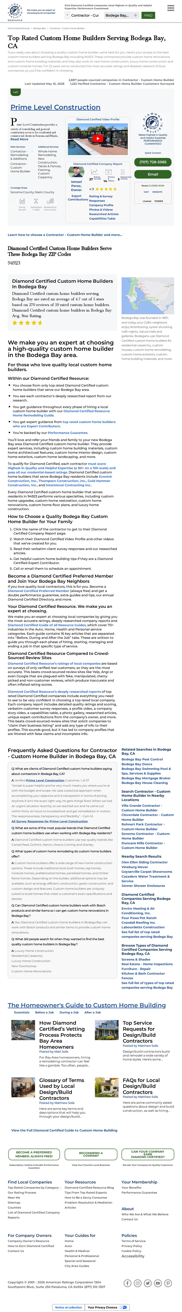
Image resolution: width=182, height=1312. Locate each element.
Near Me (14, 1197)
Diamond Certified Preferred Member (38, 591)
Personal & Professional (82, 1256)
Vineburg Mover (135, 867)
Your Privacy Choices (102, 1307)
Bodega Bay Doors (137, 764)
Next (59, 204)
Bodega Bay (39, 28)
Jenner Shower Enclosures (143, 886)
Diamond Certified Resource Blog (89, 1187)
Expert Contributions (78, 197)
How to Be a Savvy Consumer (86, 1197)
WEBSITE (157, 192)
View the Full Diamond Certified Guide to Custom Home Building (64, 1130)
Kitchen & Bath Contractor (143, 973)
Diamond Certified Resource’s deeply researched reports (54, 691)
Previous (12, 204)
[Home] (15, 12)
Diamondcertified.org (19, 28)
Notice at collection (68, 1307)
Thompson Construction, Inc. (62, 481)
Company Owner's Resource (28, 1241)
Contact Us (130, 1219)
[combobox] (85, 15)
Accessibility (133, 1256)
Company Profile (101, 205)
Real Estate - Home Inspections (147, 964)
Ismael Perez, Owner (76, 186)
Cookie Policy (131, 1251)
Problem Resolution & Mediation (88, 1202)
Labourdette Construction (143, 927)
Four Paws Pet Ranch (139, 918)
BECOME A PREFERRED (34, 1154)
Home (69, 1241)
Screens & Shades (136, 959)
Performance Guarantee (67, 433)
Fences (127, 978)
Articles (70, 1207)
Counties (14, 1207)
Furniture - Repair (136, 969)
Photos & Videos (101, 209)
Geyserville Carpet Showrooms (147, 871)
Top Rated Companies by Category (33, 1187)
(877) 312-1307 (94, 1287)
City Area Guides (77, 1266)
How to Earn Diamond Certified (31, 1246)
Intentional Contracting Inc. (68, 485)
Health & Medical (77, 1251)
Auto (68, 1246)
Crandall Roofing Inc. (139, 922)
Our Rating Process (22, 1192)
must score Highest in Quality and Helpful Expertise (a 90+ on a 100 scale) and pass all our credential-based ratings (62, 468)
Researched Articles (104, 214)
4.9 (91, 189)
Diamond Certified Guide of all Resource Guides (47, 625)
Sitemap (14, 1202)
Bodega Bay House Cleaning (145, 783)
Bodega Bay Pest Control (142, 759)
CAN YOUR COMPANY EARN (148, 1154)
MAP (146, 192)
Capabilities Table (102, 218)
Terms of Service (134, 1241)
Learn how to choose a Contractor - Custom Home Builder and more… (65, 235)
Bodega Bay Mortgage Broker (146, 778)
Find (148, 15)
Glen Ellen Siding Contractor (145, 862)
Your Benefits (131, 1187)
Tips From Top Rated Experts (86, 1192)
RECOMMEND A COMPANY (91, 1154)
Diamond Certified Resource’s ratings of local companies (54, 663)
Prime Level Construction (45, 780)
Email (153, 174)
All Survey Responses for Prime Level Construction (50, 821)
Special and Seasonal (80, 1261)
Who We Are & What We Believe (145, 1214)
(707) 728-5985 (153, 162)
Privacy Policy (132, 1246)
